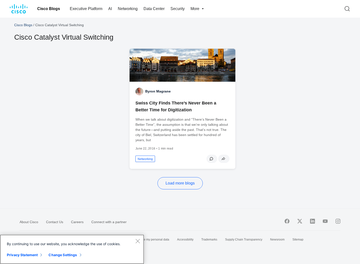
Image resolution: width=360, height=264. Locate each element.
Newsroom (277, 239)
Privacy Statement (22, 255)
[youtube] (325, 221)
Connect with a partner (109, 222)
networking (145, 159)
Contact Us (54, 222)
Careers (77, 222)
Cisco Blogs (48, 9)
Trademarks (209, 239)
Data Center (154, 9)
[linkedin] (312, 221)
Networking (128, 9)
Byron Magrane (158, 91)
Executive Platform (86, 9)
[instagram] (338, 221)
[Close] (137, 241)
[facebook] (287, 221)
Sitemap (297, 239)
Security (177, 9)
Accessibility (185, 239)
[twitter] (299, 221)
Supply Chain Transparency (243, 239)
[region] (72, 249)
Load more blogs (180, 183)
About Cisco (29, 222)
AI (110, 9)
